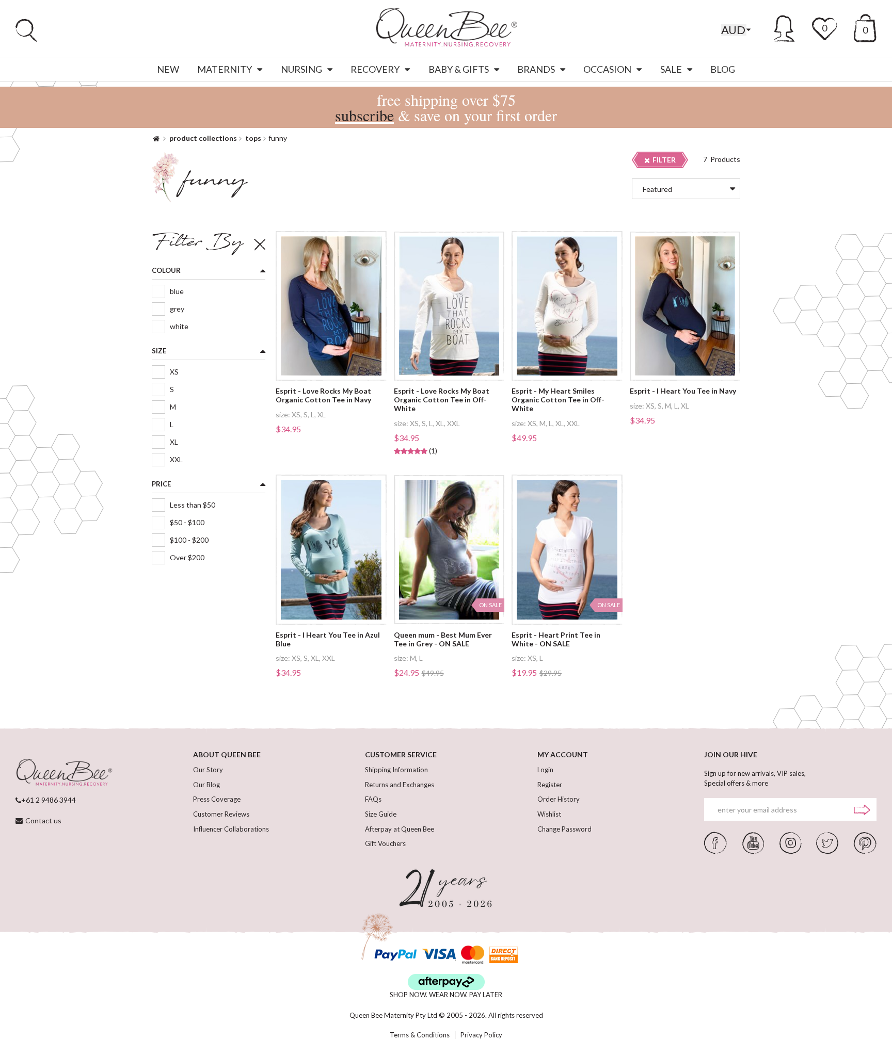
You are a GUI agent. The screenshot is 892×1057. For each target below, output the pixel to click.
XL (174, 441)
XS (174, 371)
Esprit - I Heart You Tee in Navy (683, 391)
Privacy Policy (481, 1035)
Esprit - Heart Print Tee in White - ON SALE (556, 639)
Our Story (208, 770)
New (168, 69)
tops (253, 138)
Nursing (301, 69)
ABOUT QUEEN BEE (227, 754)
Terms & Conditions (420, 1035)
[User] (784, 27)
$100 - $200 (189, 539)
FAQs (373, 799)
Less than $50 (192, 504)
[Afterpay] (446, 982)
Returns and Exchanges (399, 784)
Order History (558, 799)
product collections (203, 138)
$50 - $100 (187, 522)
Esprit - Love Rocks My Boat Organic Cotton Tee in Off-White (441, 400)
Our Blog (206, 784)
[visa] (439, 955)
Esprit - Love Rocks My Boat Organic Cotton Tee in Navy (323, 395)
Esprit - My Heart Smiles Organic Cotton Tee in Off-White (558, 400)
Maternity (224, 69)
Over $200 (187, 557)
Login (545, 770)
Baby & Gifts (458, 69)
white (179, 326)
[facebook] (715, 842)
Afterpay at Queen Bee (399, 829)
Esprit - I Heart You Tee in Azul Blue (328, 639)
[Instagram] (790, 842)
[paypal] (395, 955)
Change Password (564, 829)
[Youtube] (753, 842)
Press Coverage (217, 799)
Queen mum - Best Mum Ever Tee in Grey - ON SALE (443, 639)
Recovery (375, 69)
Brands (536, 69)
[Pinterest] (865, 842)
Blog (722, 69)
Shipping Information (396, 770)
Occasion (607, 69)
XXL (176, 459)
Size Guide (380, 814)
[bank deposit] (503, 955)
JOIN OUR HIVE (730, 754)
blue (177, 291)
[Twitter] (827, 842)
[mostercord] (472, 955)
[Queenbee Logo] (64, 773)
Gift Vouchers (385, 843)
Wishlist (549, 814)
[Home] (156, 138)
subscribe (364, 115)
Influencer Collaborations (231, 829)
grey (177, 308)
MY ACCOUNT (562, 754)
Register (549, 784)
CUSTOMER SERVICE (401, 754)
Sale (671, 69)
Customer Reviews (221, 814)
